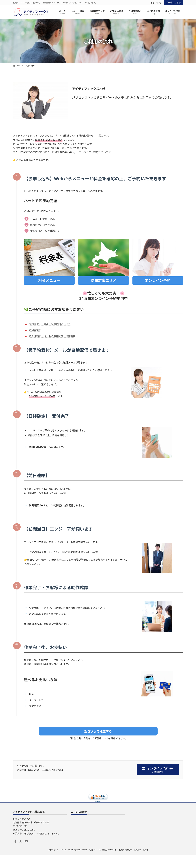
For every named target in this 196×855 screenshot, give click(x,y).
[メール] (26, 841)
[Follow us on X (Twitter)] (20, 841)
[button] (98, 731)
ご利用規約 (35, 330)
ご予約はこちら (173, 2)
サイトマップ (156, 2)
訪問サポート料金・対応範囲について (50, 324)
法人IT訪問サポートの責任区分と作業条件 (52, 336)
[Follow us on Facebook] (15, 841)
